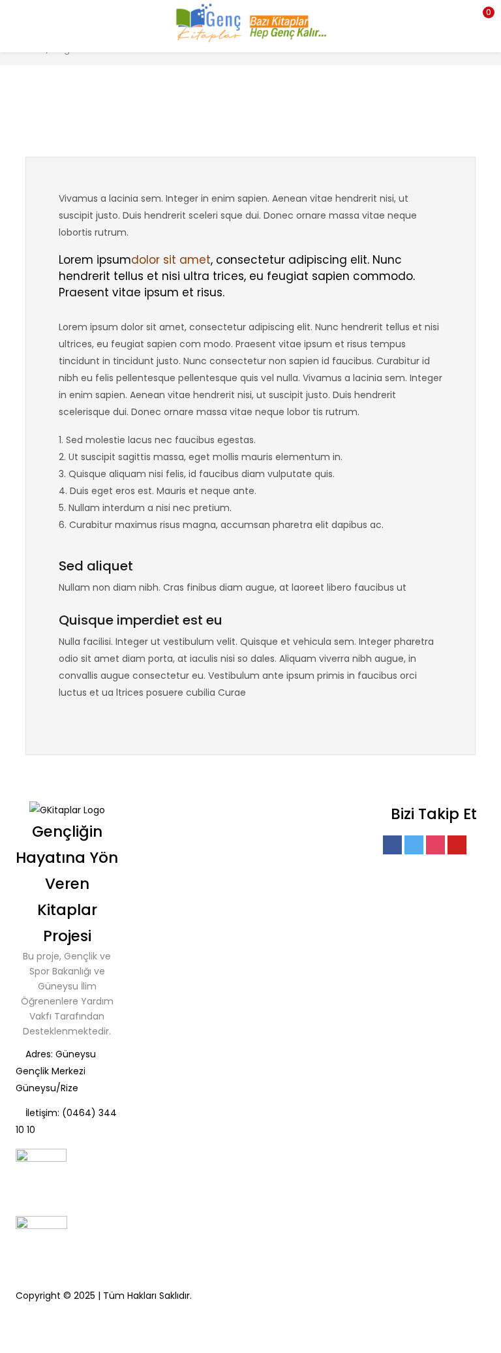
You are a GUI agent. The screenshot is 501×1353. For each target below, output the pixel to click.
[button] (481, 16)
